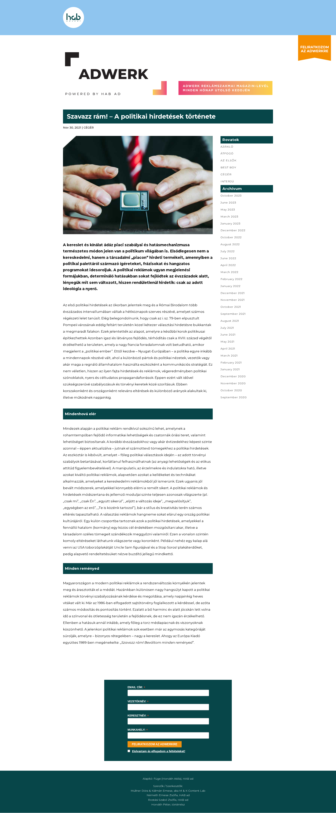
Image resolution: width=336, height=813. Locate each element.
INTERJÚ (227, 181)
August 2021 (229, 321)
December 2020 (233, 376)
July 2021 (227, 328)
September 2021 (233, 314)
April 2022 (228, 265)
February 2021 (231, 362)
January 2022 (230, 286)
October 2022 (231, 237)
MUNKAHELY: (138, 730)
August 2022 (230, 244)
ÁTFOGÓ (227, 153)
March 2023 (229, 216)
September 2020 (233, 397)
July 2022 (227, 251)
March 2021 (229, 355)
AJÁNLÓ (226, 146)
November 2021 (232, 300)
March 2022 (229, 272)
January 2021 (230, 369)
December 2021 (232, 293)
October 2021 (230, 307)
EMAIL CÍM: (136, 687)
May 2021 (227, 341)
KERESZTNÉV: (138, 715)
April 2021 (227, 348)
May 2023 (227, 209)
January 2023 (230, 223)
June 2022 (228, 258)
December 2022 (232, 230)
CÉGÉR (89, 127)
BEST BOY (228, 167)
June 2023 (228, 202)
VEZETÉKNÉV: (138, 701)
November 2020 (233, 383)
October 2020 (231, 390)
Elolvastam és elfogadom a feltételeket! (158, 751)
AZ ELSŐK (228, 160)
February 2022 (231, 279)
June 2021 (228, 334)
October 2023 (231, 195)
